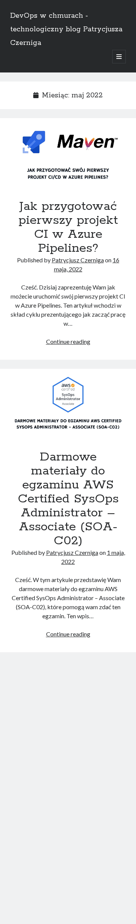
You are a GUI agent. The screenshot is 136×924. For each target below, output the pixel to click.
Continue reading (68, 341)
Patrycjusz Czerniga (78, 259)
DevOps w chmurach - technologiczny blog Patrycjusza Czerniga (66, 29)
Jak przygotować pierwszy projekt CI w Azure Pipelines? (68, 152)
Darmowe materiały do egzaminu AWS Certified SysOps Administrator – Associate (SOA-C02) (68, 403)
